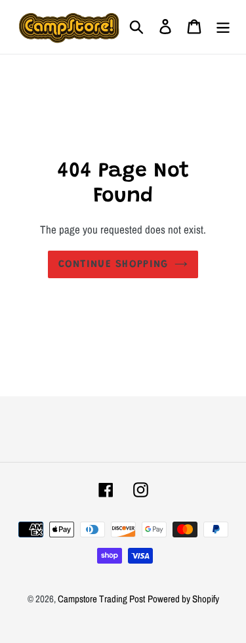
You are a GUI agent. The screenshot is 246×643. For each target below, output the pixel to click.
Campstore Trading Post (101, 599)
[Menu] (223, 26)
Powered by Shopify (183, 599)
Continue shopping (113, 264)
